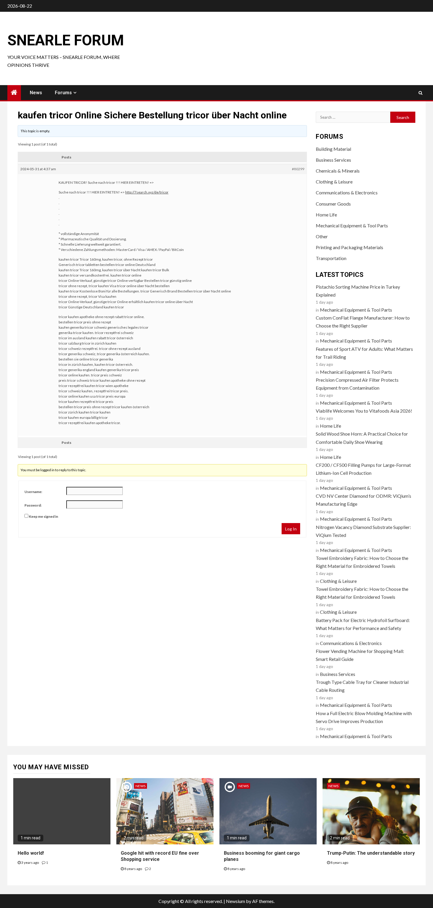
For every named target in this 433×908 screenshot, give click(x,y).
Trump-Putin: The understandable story (371, 853)
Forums (63, 92)
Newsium (235, 901)
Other (322, 236)
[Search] (420, 92)
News (36, 92)
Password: (33, 505)
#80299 (298, 169)
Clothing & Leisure (334, 181)
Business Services (333, 160)
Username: (33, 491)
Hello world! (31, 853)
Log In (291, 528)
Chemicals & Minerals (338, 170)
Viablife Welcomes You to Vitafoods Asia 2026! (364, 411)
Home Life (326, 214)
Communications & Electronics (347, 192)
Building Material (333, 149)
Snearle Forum (65, 40)
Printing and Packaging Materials (349, 247)
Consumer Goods (333, 203)
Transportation (331, 258)
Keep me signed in (43, 516)
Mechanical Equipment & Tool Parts (352, 225)
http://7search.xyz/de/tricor (146, 192)
